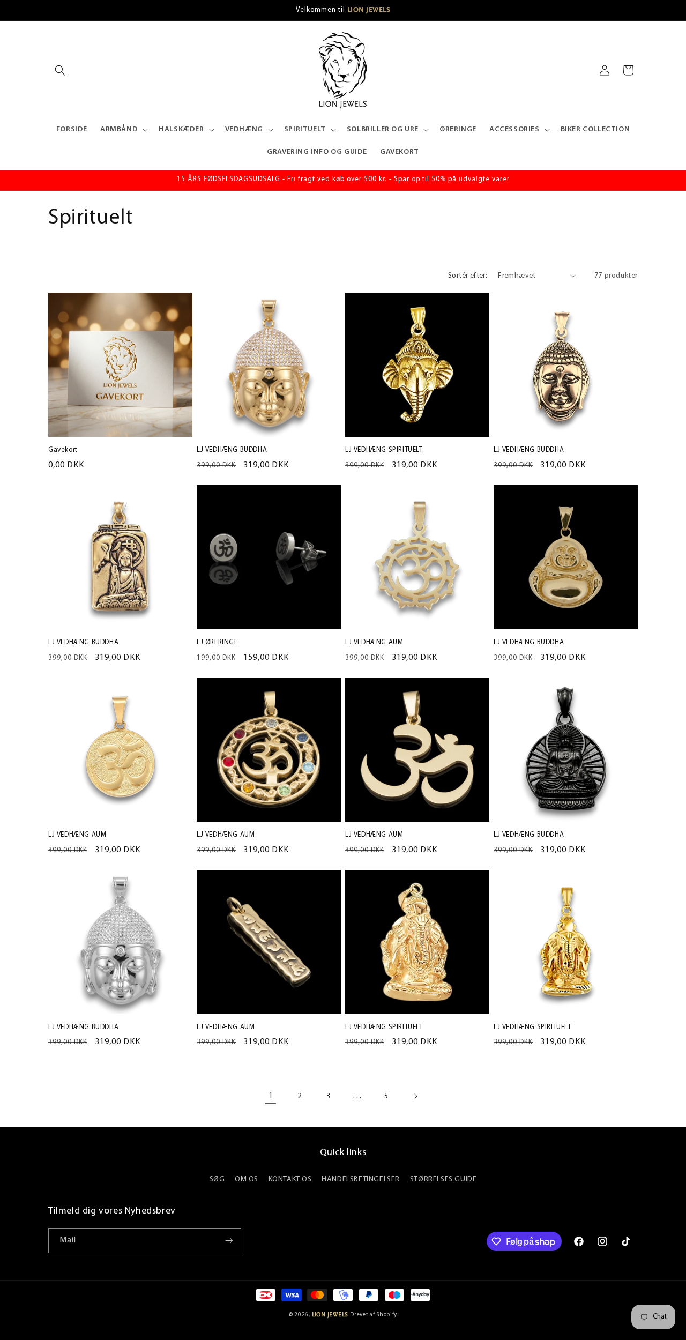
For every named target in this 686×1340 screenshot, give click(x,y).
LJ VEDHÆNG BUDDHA (232, 449)
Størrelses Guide (443, 1179)
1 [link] (271, 1096)
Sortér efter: (467, 276)
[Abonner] (229, 1240)
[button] (60, 70)
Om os (246, 1179)
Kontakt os (290, 1179)
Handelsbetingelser (361, 1179)
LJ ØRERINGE (217, 642)
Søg (217, 1179)
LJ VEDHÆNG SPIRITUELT (384, 449)
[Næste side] (415, 1096)
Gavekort (63, 449)
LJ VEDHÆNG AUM (374, 642)
